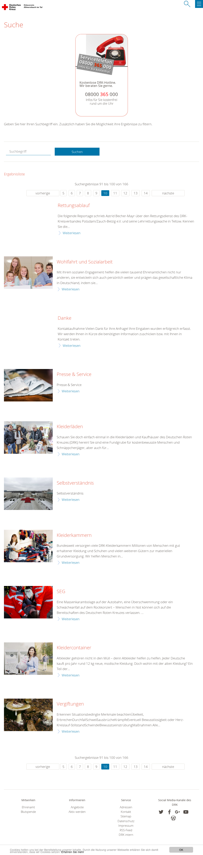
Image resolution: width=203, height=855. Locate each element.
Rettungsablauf (74, 205)
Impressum (125, 825)
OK (181, 850)
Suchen (77, 151)
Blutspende (28, 812)
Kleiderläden (70, 427)
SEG (61, 591)
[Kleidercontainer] (28, 658)
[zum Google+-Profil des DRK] (177, 811)
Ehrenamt (28, 807)
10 (105, 193)
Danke (64, 318)
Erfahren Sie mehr (72, 852)
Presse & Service (74, 374)
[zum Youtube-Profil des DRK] (185, 811)
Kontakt (126, 812)
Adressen (126, 807)
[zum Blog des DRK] (173, 818)
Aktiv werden (77, 812)
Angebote (77, 807)
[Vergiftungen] (28, 715)
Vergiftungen (70, 704)
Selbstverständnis (75, 483)
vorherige (42, 193)
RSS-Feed (126, 830)
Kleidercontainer (74, 648)
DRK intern (126, 835)
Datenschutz (126, 821)
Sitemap (126, 816)
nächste (168, 193)
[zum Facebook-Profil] (161, 811)
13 (136, 193)
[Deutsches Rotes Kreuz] (11, 8)
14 (146, 193)
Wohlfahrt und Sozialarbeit (85, 262)
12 (125, 193)
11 (115, 193)
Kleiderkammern (74, 535)
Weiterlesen (71, 233)
